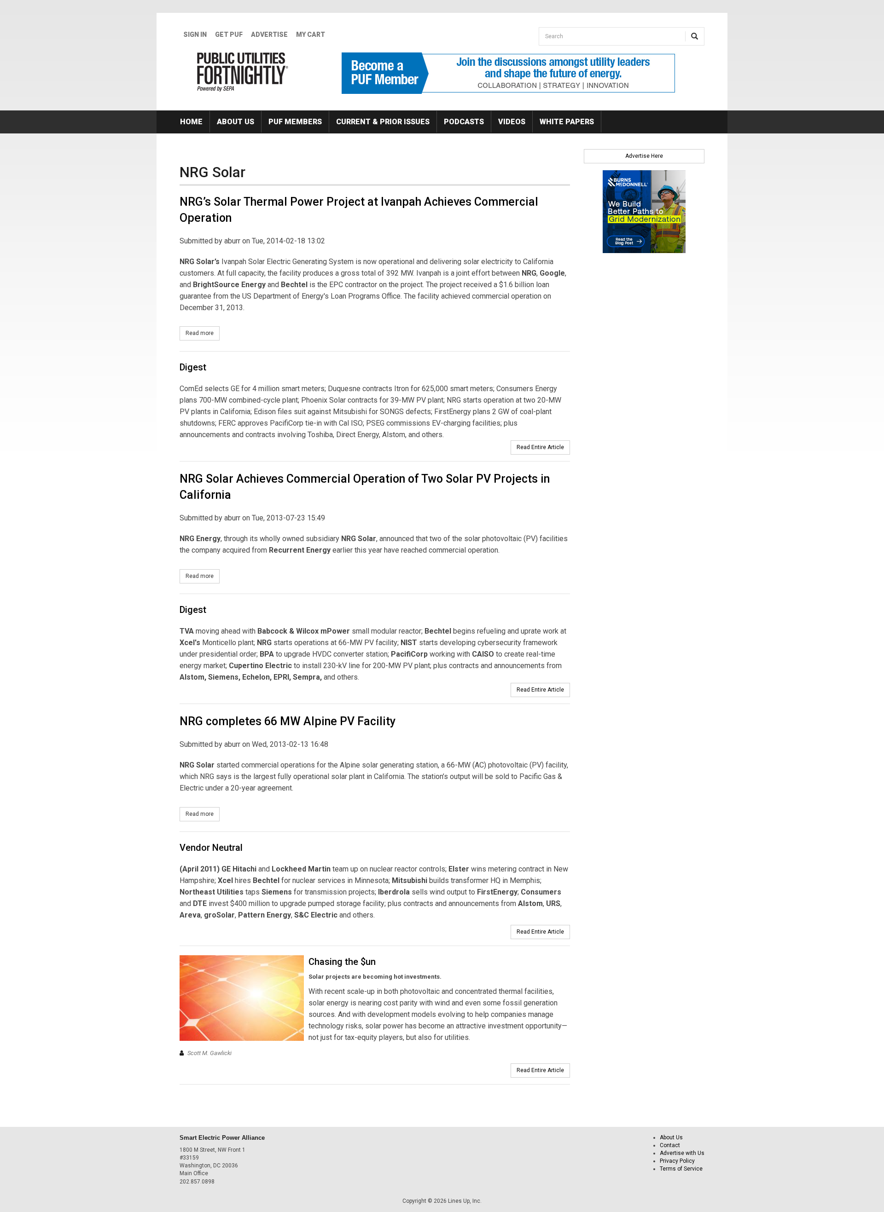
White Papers (567, 121)
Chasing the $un (342, 961)
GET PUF (229, 34)
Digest (193, 367)
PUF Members (295, 121)
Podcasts (464, 121)
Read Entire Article (540, 447)
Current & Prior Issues (383, 121)
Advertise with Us (682, 1153)
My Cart (310, 34)
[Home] (243, 72)
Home (191, 121)
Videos (511, 121)
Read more (203, 333)
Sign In (195, 34)
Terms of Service (681, 1169)
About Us (235, 121)
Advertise (269, 34)
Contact (670, 1145)
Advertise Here (644, 156)
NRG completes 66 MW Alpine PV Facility (287, 721)
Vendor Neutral (211, 847)
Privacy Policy (677, 1161)
